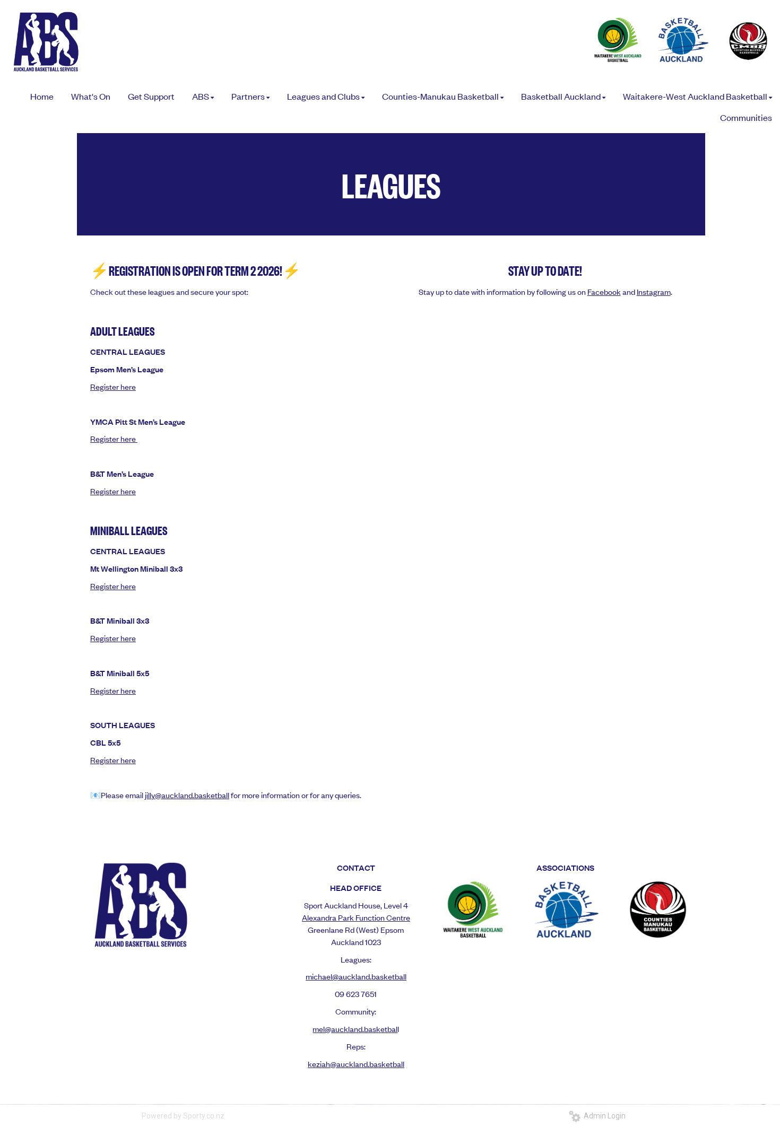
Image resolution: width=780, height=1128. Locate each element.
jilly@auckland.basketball (187, 794)
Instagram (654, 291)
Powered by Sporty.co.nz (183, 1116)
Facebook (604, 291)
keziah (319, 1063)
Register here (113, 386)
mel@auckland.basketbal (355, 1028)
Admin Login (603, 1116)
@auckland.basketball (367, 1063)
